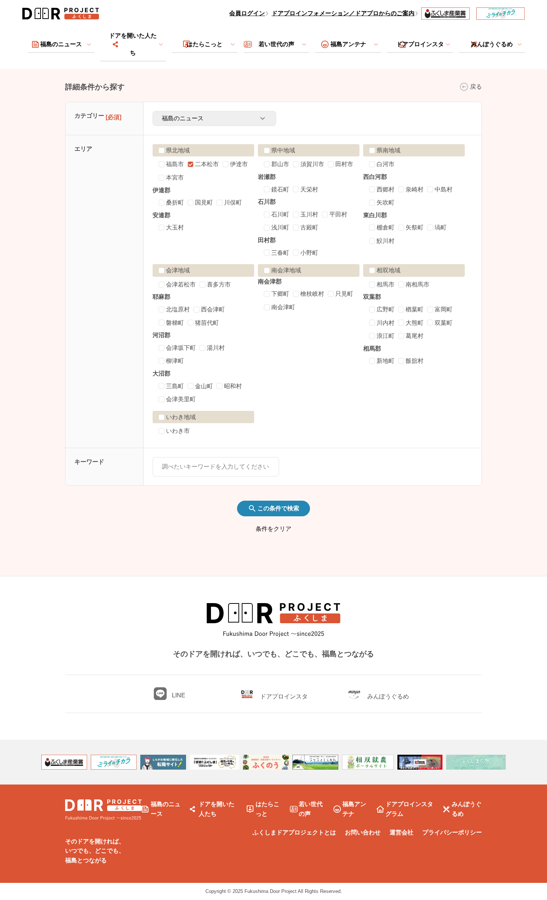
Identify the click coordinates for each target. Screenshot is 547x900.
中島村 (443, 189)
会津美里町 (181, 399)
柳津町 (175, 361)
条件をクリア (273, 529)
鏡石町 (280, 189)
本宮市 (175, 177)
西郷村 (385, 189)
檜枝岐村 (312, 294)
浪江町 (385, 336)
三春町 (280, 253)
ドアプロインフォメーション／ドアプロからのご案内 (343, 13)
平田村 (338, 214)
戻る (476, 86)
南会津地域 (286, 270)
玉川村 (309, 214)
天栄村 (309, 189)
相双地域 (388, 270)
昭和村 (233, 386)
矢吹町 (385, 202)
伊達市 (239, 164)
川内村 (385, 323)
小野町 (309, 253)
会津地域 (178, 270)
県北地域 (178, 150)
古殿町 (309, 227)
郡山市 (280, 164)
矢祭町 (414, 227)
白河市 (385, 164)
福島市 (175, 164)
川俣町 (233, 202)
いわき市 (178, 431)
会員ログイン (247, 13)
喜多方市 (219, 284)
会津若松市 (181, 284)
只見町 (344, 294)
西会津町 (213, 309)
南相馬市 (417, 284)
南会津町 (283, 307)
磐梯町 (175, 323)
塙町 (441, 227)
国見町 (204, 202)
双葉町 (443, 323)
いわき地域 (181, 417)
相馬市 (385, 284)
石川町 (280, 214)
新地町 (385, 361)
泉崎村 (414, 189)
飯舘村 (414, 361)
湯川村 (216, 348)
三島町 (175, 386)
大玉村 (175, 227)
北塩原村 (178, 309)
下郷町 (280, 294)
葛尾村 (414, 336)
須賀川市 (312, 164)
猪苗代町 (207, 323)
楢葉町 (414, 309)
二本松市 (207, 164)
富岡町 (443, 309)
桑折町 (175, 202)
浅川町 (280, 227)
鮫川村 (385, 241)
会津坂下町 (181, 348)
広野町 (385, 309)
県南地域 (388, 150)
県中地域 (283, 150)
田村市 (344, 164)
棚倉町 (385, 227)
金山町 (204, 386)
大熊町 (414, 323)
